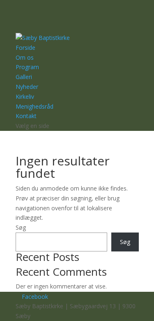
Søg (21, 227)
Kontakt (26, 116)
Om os (25, 57)
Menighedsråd (34, 106)
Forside (25, 47)
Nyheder (27, 87)
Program (27, 67)
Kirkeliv (25, 96)
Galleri (24, 77)
